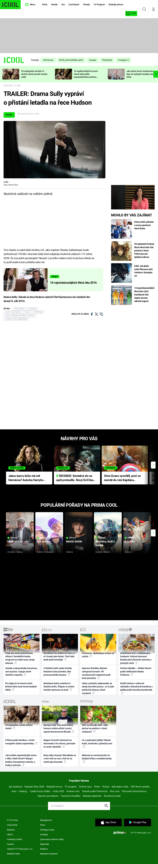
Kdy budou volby (120, 786)
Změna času (85, 786)
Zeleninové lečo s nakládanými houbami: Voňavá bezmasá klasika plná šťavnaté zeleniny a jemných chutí (136, 658)
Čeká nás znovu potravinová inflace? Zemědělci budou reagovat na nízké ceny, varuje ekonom (20, 658)
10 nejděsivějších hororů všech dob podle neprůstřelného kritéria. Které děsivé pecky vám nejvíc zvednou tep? (86, 77)
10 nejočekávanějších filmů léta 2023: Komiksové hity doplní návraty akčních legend (144, 294)
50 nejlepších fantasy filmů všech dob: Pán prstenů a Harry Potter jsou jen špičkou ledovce (144, 250)
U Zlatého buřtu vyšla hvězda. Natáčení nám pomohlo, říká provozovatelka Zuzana (58, 671)
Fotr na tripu (44, 541)
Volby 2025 (58, 791)
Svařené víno (72, 791)
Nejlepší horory (54, 786)
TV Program (99, 4)
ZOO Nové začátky (140, 786)
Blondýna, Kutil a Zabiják (105, 543)
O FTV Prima (12, 820)
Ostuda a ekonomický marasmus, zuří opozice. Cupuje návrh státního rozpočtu (21, 671)
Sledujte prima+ (116, 4)
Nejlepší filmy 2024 (34, 786)
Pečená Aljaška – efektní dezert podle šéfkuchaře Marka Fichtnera (135, 671)
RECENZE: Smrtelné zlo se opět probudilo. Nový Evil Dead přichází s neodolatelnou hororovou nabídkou (75, 478)
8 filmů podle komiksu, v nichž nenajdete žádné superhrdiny (19, 742)
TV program (70, 786)
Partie (97, 786)
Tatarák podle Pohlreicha (94, 791)
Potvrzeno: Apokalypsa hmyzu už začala (98, 655)
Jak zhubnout (15, 786)
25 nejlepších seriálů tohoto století (19, 727)
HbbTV (10, 834)
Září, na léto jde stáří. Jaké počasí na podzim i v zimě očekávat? (95, 728)
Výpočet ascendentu (47, 796)
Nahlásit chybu (13, 854)
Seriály (54, 4)
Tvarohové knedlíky (70, 796)
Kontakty (44, 834)
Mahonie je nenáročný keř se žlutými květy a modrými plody (97, 757)
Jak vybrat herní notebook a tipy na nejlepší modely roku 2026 (140, 74)
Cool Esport (74, 4)
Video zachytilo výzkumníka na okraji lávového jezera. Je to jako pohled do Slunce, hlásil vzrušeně (98, 688)
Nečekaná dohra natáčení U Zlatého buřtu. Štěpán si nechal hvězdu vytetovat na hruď (59, 686)
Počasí (105, 786)
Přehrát (14, 538)
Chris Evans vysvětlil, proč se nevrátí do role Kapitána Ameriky (122, 478)
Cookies (10, 844)
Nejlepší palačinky (92, 796)
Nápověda (44, 844)
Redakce (44, 849)
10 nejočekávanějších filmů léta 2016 (73, 282)
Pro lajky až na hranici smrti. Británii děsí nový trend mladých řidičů (21, 686)
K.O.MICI (130, 541)
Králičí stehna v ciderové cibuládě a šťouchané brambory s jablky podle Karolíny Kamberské (136, 686)
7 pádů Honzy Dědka (39, 791)
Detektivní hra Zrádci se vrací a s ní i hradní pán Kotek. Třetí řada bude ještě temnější (59, 656)
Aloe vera (114, 791)
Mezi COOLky (15, 541)
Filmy (44, 4)
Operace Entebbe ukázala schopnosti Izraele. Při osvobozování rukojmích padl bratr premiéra (96, 673)
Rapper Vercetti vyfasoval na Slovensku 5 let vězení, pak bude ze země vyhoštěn (59, 743)
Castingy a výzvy (47, 830)
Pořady (86, 4)
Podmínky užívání (14, 839)
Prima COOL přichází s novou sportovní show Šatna (144, 225)
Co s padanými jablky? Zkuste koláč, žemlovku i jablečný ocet (97, 742)
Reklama (11, 830)
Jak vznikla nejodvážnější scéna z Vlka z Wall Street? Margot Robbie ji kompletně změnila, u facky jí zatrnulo (21, 760)
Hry (63, 4)
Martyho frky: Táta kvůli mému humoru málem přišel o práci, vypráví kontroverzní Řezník (58, 728)
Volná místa (12, 825)
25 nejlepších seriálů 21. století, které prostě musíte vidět (34, 74)
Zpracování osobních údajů (52, 839)
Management (46, 820)
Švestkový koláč (112, 796)
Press (42, 825)
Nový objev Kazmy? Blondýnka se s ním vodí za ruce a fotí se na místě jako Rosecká (60, 758)
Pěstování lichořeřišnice (134, 791)
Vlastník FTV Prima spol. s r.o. (20, 849)
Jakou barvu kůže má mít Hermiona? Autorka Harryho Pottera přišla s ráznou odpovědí (25, 478)
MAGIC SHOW (74, 541)
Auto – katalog (19, 791)
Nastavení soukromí (49, 854)
